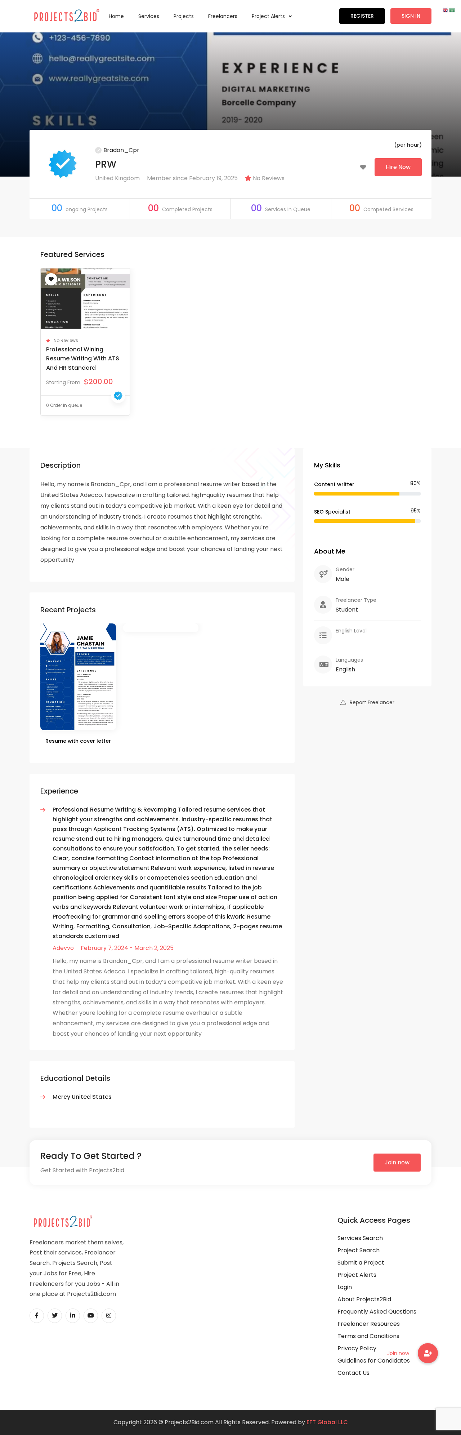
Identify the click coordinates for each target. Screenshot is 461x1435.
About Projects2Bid (364, 1299)
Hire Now (398, 167)
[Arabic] (452, 9)
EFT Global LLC (327, 1422)
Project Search (358, 1250)
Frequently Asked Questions (376, 1311)
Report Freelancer (372, 702)
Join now (397, 1162)
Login (344, 1287)
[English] (446, 9)
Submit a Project (360, 1262)
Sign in (411, 15)
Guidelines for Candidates (373, 1360)
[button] (428, 1353)
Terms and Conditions (368, 1336)
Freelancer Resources (368, 1324)
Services (148, 16)
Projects (184, 16)
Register (362, 15)
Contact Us (353, 1373)
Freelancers (222, 16)
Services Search (360, 1238)
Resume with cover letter (78, 741)
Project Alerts (269, 16)
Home (116, 16)
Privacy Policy (356, 1348)
